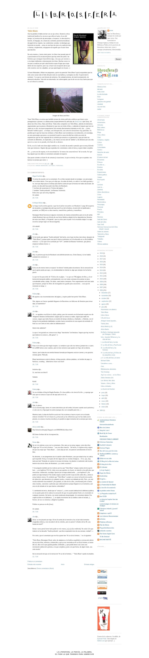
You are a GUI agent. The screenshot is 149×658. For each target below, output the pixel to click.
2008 (101, 284)
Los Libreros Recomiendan (109, 516)
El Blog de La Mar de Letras (109, 461)
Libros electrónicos (103, 192)
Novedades (100, 199)
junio (103, 392)
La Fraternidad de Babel (108, 485)
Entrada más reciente (34, 564)
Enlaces (100, 162)
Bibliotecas (100, 130)
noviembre (104, 295)
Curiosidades (101, 147)
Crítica (99, 142)
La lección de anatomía (107, 487)
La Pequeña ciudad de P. (108, 493)
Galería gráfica (102, 175)
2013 (101, 270)
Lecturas (52, 165)
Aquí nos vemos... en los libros (111, 375)
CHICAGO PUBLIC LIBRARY (109, 439)
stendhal (100, 104)
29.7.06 (35, 437)
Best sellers (101, 127)
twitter (99, 109)
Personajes (100, 204)
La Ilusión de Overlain (108, 389)
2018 (101, 256)
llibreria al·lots (101, 87)
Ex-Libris (100, 169)
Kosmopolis (101, 179)
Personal (59, 165)
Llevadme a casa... (107, 363)
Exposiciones (101, 172)
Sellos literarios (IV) (107, 377)
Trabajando (100, 236)
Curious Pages (105, 448)
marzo (103, 401)
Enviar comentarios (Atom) (45, 568)
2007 (101, 287)
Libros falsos (105, 315)
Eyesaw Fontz (101, 639)
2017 (101, 259)
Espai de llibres (105, 473)
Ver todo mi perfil (104, 52)
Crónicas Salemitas (106, 442)
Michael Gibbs (105, 360)
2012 (101, 273)
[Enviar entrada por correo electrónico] (51, 163)
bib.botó (99, 89)
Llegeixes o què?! (106, 513)
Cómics (99, 150)
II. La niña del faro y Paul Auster (111, 345)
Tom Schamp (105, 372)
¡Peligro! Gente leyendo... (109, 321)
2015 (101, 264)
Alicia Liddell (36, 427)
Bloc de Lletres (105, 427)
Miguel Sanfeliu (37, 176)
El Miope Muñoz (38, 203)
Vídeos (99, 241)
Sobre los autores (103, 231)
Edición (99, 155)
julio (102, 307)
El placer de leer (102, 157)
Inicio (62, 564)
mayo (103, 395)
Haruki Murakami (42, 165)
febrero (103, 404)
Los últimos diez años (108, 380)
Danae (35, 442)
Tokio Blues (33, 31)
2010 (101, 279)
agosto (103, 304)
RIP (98, 214)
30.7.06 (35, 512)
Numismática (101, 202)
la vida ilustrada (102, 94)
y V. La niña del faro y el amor (110, 358)
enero (103, 407)
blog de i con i (105, 430)
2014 (101, 267)
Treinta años (105, 323)
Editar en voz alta (105, 458)
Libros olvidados (106, 386)
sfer (34, 234)
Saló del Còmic (102, 219)
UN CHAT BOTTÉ (105, 539)
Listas (99, 194)
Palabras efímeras (106, 522)
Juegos (99, 177)
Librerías (100, 189)
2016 (101, 262)
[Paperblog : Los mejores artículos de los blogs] (102, 599)
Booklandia (103, 436)
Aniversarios (101, 122)
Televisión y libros (103, 234)
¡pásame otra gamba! (104, 101)
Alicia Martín (105, 329)
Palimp (35, 294)
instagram (100, 99)
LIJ (98, 182)
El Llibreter (103, 467)
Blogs (99, 132)
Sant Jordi (100, 224)
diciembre (104, 293)
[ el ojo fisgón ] (105, 470)
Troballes (100, 239)
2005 (101, 410)
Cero (102, 366)
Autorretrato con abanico (108, 309)
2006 (101, 290)
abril (102, 398)
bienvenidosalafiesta (107, 424)
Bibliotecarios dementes (108, 369)
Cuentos (100, 145)
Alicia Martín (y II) (106, 326)
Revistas (100, 217)
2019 (101, 253)
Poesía (99, 209)
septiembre (105, 301)
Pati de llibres (104, 525)
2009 (101, 281)
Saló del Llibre (101, 222)
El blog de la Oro (105, 464)
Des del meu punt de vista (108, 451)
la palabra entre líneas (107, 490)
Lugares (99, 197)
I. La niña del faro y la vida (109, 342)
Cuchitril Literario (106, 445)
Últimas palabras (102, 244)
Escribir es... (101, 165)
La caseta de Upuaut (106, 482)
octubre (104, 298)
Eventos (100, 167)
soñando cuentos (105, 531)
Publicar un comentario (35, 561)
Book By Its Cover (106, 433)
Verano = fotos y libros (108, 383)
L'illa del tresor (105, 318)
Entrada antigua (89, 564)
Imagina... (103, 479)
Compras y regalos (103, 140)
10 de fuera (100, 120)
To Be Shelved (104, 536)
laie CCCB (103, 496)
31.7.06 (35, 557)
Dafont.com (101, 641)
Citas (99, 137)
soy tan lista (101, 106)
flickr (98, 97)
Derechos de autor (103, 152)
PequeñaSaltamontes (107, 528)
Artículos (100, 125)
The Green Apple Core (107, 534)
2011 (101, 276)
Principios (100, 212)
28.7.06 (35, 198)
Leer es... (100, 187)
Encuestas (100, 160)
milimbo (102, 519)
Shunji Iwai (78, 121)
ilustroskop (103, 476)
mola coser (100, 92)
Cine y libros (101, 135)
